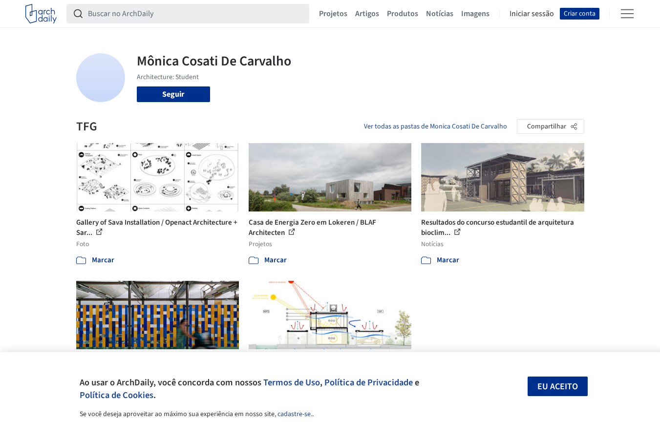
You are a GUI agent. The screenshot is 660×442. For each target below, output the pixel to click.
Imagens (475, 13)
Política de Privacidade (368, 382)
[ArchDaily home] (41, 13)
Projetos (333, 13)
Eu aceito (557, 386)
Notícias (439, 13)
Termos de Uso (291, 382)
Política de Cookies (116, 395)
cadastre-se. (294, 414)
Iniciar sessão (532, 13)
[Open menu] (627, 13)
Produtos (402, 13)
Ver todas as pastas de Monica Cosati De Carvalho (435, 126)
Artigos (367, 13)
